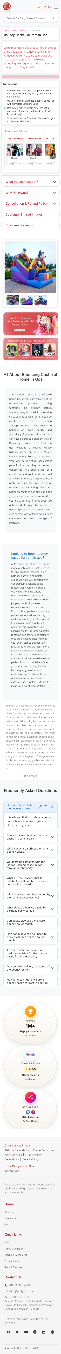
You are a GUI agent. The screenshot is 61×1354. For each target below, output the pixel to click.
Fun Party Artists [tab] (34, 138)
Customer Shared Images (24, 214)
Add (20, 163)
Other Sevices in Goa (17, 1145)
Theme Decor (40, 1150)
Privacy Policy (12, 1261)
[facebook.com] (8, 1332)
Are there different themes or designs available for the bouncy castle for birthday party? (27, 953)
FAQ (7, 1242)
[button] (15, 150)
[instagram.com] (35, 1332)
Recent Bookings (13, 1267)
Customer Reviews (19, 225)
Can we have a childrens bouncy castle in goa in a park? (27, 837)
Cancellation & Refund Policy (27, 203)
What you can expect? (22, 182)
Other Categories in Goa (19, 1166)
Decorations (12, 1171)
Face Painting (30, 1159)
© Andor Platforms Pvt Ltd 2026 (22, 1348)
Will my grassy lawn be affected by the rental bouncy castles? (28, 896)
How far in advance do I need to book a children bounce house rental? (27, 937)
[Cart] (38, 7)
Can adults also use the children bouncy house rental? (26, 922)
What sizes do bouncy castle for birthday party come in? (27, 909)
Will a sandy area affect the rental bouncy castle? (27, 850)
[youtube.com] (26, 1332)
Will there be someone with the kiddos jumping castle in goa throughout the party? (26, 865)
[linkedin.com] (44, 1332)
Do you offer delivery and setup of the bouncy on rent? (28, 968)
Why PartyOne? (17, 193)
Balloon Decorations (17, 1150)
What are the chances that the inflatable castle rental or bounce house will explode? (27, 881)
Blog (7, 1224)
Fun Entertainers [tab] (15, 138)
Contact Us (10, 1218)
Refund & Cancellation (16, 1254)
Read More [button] (30, 775)
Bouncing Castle (18, 30)
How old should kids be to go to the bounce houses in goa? (27, 807)
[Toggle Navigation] (56, 7)
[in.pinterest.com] (52, 1332)
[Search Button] (53, 18)
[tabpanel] (30, 300)
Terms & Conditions (15, 1248)
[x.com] (17, 1332)
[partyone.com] (7, 7)
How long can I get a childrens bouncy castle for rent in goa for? (27, 981)
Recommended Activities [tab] (16, 131)
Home (6, 30)
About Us (9, 1212)
